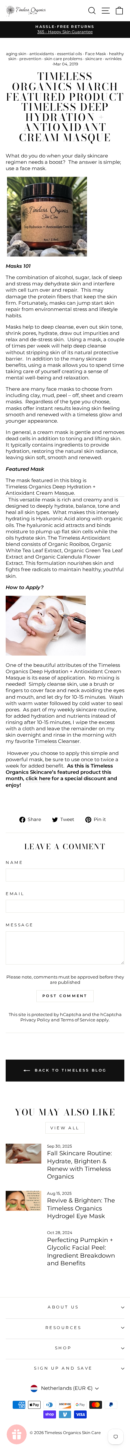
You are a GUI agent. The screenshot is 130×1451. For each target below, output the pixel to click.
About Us (63, 1307)
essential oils (69, 53)
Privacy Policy (35, 1019)
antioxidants (41, 53)
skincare (93, 58)
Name (14, 862)
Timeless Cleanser (57, 741)
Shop (63, 1348)
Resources (63, 1327)
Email (15, 893)
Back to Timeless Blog (70, 1070)
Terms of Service (78, 1019)
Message (20, 925)
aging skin (16, 53)
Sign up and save (63, 1368)
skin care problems (63, 58)
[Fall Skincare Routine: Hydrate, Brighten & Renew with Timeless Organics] (23, 1154)
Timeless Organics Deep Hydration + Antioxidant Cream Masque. (51, 490)
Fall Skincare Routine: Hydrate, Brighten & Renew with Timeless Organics (79, 1165)
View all (65, 1127)
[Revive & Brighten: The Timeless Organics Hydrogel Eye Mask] (23, 1201)
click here (38, 778)
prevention (30, 58)
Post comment (65, 995)
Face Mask (95, 53)
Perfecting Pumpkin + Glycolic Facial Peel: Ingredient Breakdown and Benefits (81, 1251)
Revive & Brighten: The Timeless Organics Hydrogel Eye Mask (81, 1208)
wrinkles (113, 58)
